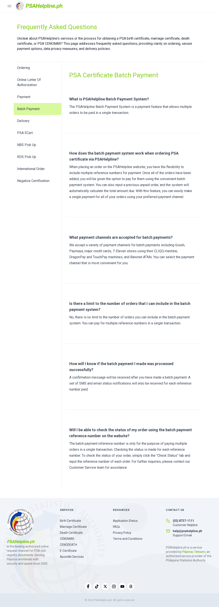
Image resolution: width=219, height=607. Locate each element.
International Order (31, 169)
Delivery (23, 121)
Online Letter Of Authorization (29, 82)
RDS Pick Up (26, 157)
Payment (23, 97)
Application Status (125, 520)
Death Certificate (71, 532)
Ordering (23, 68)
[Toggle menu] (9, 6)
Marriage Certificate (73, 526)
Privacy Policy (122, 532)
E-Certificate (68, 550)
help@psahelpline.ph (187, 531)
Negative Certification (33, 181)
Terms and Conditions (127, 538)
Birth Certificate (70, 520)
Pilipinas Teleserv (193, 551)
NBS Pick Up (26, 145)
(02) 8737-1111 (183, 520)
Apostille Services (72, 556)
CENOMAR (67, 538)
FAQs (116, 526)
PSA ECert (25, 133)
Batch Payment (28, 109)
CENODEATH (68, 544)
